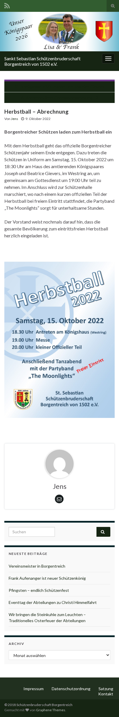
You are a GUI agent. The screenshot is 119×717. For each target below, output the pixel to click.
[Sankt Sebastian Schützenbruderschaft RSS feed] (7, 5)
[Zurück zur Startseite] (59, 31)
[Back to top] (106, 704)
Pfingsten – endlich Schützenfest (39, 590)
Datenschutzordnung (71, 688)
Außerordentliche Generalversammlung (56, 97)
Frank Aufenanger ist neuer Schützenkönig (47, 578)
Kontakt (105, 693)
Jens (14, 119)
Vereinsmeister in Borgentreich (37, 566)
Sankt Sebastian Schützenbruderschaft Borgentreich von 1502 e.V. (42, 61)
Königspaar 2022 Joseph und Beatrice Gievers (62, 86)
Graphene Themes (50, 710)
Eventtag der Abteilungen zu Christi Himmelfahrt (53, 602)
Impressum (33, 688)
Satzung (105, 688)
